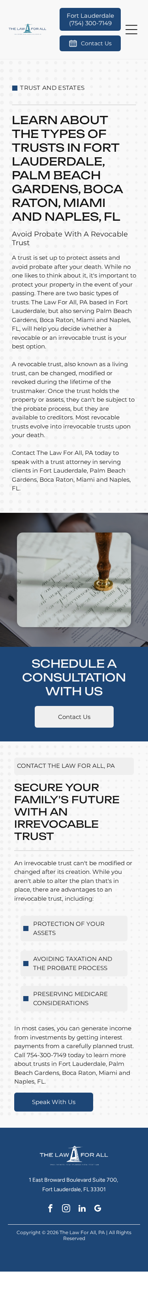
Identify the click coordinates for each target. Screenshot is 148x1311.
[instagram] (66, 1209)
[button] (131, 29)
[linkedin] (82, 1209)
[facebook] (50, 1209)
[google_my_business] (98, 1209)
